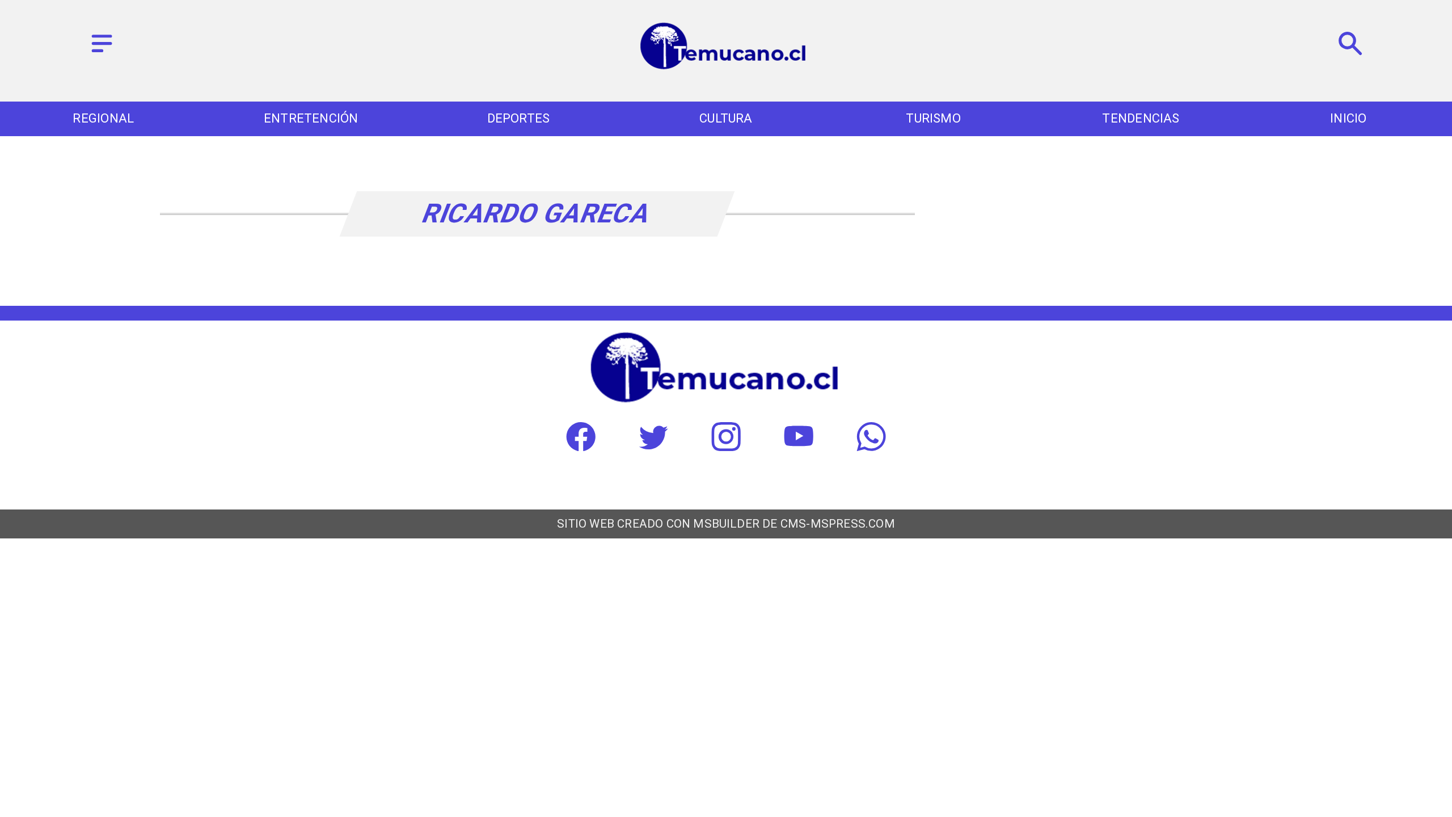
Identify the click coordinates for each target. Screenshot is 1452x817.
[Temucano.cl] (101, 53)
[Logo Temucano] (726, 68)
